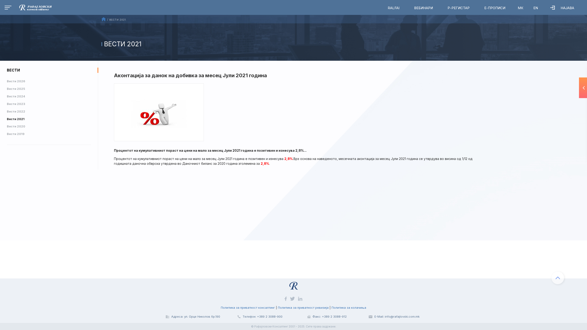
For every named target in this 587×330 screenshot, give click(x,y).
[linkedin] (300, 298)
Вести (13, 70)
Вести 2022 (16, 111)
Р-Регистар (459, 8)
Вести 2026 (16, 81)
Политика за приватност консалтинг (248, 307)
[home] (32, 7)
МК (520, 8)
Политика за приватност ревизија (303, 307)
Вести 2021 (16, 119)
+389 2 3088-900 (269, 316)
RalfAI (393, 8)
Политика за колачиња (349, 307)
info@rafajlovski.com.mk (402, 316)
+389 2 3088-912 (334, 316)
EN (535, 8)
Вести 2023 (16, 104)
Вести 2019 (16, 134)
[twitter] (293, 298)
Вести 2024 (16, 96)
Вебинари (423, 8)
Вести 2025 (16, 89)
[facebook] (286, 298)
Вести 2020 (16, 126)
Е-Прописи (494, 8)
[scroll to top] (557, 278)
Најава (567, 8)
